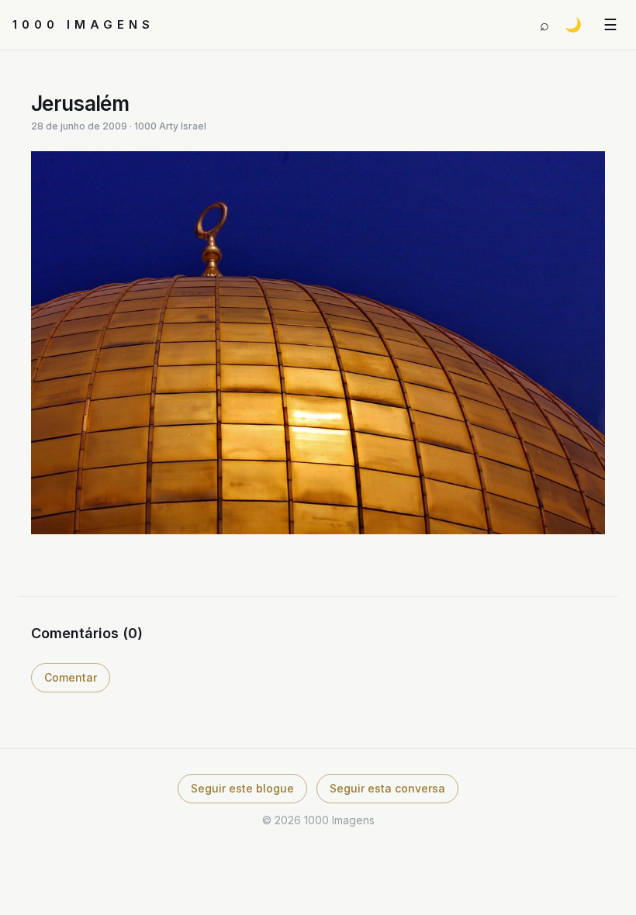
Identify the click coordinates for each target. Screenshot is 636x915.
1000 (145, 126)
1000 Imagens (83, 24)
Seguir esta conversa (387, 788)
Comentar (70, 677)
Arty (168, 126)
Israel (193, 126)
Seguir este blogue (242, 788)
